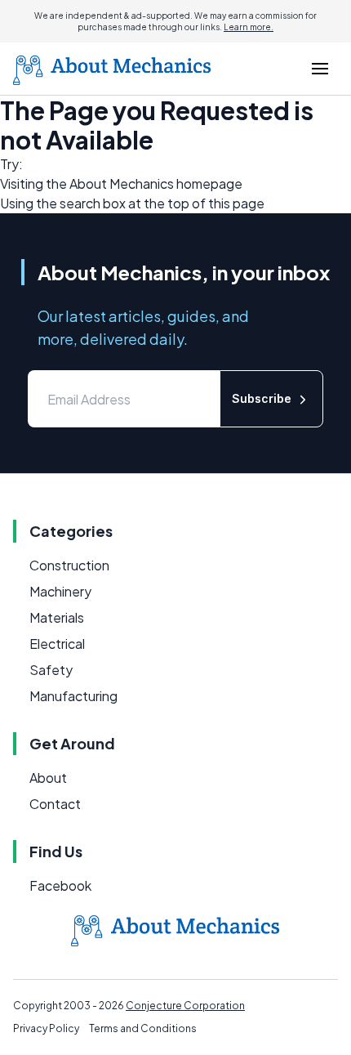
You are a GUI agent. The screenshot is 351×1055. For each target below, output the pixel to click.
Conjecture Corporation (185, 1005)
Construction (69, 565)
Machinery (60, 591)
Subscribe (261, 398)
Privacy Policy (46, 1028)
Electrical (57, 643)
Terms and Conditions (143, 1028)
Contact (55, 803)
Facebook (60, 885)
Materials (56, 617)
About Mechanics (121, 183)
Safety (51, 669)
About (48, 777)
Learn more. (248, 27)
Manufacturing (73, 695)
